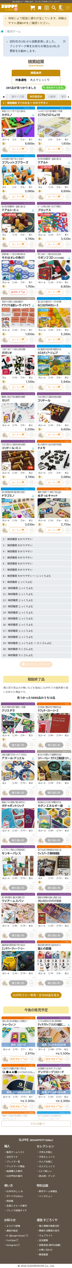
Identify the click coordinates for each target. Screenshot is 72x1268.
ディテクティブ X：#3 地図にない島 (53, 1024)
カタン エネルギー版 (50, 805)
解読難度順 (36, 96)
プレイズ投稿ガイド (16, 1210)
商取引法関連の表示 (49, 1230)
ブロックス (44, 210)
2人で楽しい (45, 1171)
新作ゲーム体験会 (48, 1191)
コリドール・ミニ (11, 448)
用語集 (9, 1201)
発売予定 (15, 1059)
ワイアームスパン (13, 901)
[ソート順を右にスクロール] (68, 96)
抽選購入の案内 (14, 1171)
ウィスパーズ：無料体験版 (48, 853)
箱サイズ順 (18, 96)
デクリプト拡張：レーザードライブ (16, 305)
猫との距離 (44, 948)
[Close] (64, 41)
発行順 (65, 96)
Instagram (11, 1245)
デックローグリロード (51, 1072)
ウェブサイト (46, 1235)
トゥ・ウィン (9, 1024)
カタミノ (7, 114)
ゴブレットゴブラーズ (15, 162)
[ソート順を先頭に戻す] (3, 96)
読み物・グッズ (47, 1176)
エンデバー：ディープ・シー (13, 948)
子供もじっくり (47, 1157)
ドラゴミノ (8, 495)
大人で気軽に (46, 1161)
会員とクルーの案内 (16, 1205)
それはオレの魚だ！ (13, 257)
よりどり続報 (13, 1226)
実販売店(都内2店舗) (50, 1245)
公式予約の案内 (14, 1176)
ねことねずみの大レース (48, 305)
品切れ (14, 291)
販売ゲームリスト (15, 1152)
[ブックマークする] (31, 149)
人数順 (51, 96)
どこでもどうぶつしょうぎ (49, 114)
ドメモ (41, 448)
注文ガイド (12, 1157)
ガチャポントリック (13, 805)
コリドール (44, 400)
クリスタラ (8, 710)
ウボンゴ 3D (45, 257)
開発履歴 (43, 1254)
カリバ (5, 400)
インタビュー (46, 1196)
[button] (54, 88)
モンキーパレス (11, 853)
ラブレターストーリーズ (48, 710)
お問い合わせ (46, 1250)
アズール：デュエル (13, 758)
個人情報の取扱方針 (49, 1226)
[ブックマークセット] (40, 7)
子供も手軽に (46, 1152)
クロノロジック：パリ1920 (49, 901)
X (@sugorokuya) (16, 1235)
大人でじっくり (47, 1166)
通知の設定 (12, 1230)
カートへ (17, 149)
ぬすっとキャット (48, 495)
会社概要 (43, 1240)
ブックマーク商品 (15, 1166)
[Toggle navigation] (67, 7)
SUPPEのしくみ (14, 1191)
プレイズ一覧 (13, 1161)
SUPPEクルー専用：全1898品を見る (36, 995)
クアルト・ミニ (10, 210)
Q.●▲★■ (9, 1072)
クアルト (43, 162)
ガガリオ (7, 352)
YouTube (10, 1240)
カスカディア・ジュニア (48, 352)
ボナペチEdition (14, 1196)
